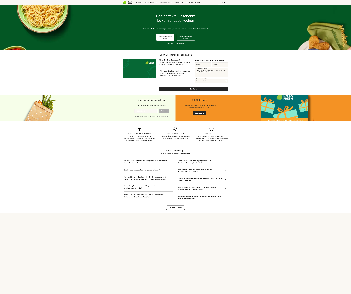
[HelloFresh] (127, 2)
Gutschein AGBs (163, 116)
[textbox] (211, 72)
